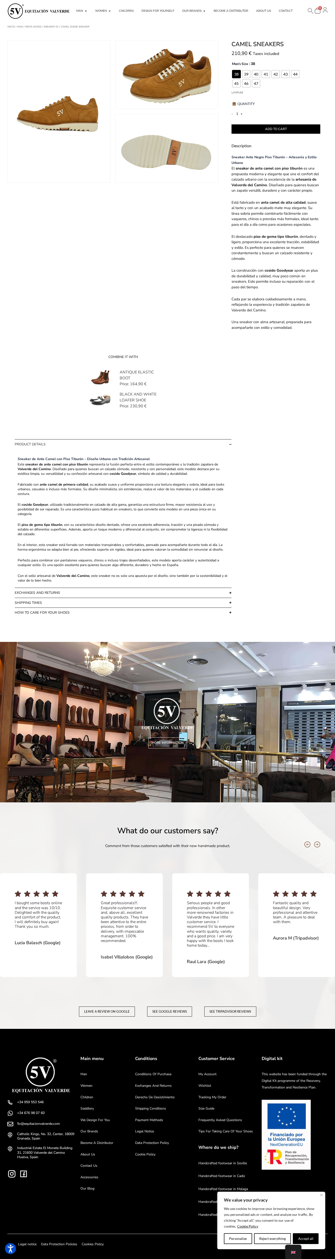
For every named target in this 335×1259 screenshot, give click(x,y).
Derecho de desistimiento (155, 1097)
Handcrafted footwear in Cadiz (221, 1176)
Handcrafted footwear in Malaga (223, 1189)
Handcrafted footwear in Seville (222, 1163)
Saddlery (87, 1108)
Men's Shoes (33, 26)
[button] (307, 844)
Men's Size (240, 64)
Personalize (238, 1238)
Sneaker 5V (51, 26)
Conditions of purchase (153, 1074)
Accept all (305, 1238)
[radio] (236, 74)
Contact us (88, 1165)
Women (86, 1085)
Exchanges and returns (153, 1085)
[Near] (321, 1195)
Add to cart (276, 129)
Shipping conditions (150, 1108)
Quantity (246, 104)
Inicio (11, 26)
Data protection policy (152, 1142)
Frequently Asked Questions (220, 1120)
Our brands (89, 1131)
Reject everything (272, 1238)
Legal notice (144, 1131)
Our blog (87, 1188)
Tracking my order (212, 1097)
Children (86, 1097)
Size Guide (206, 1108)
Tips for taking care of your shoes (225, 1131)
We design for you (95, 1120)
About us (87, 1154)
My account (207, 1074)
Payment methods (149, 1120)
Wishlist (204, 1085)
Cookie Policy (247, 1226)
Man (20, 26)
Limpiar (237, 92)
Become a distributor (96, 1142)
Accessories (89, 1177)
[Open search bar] (310, 11)
